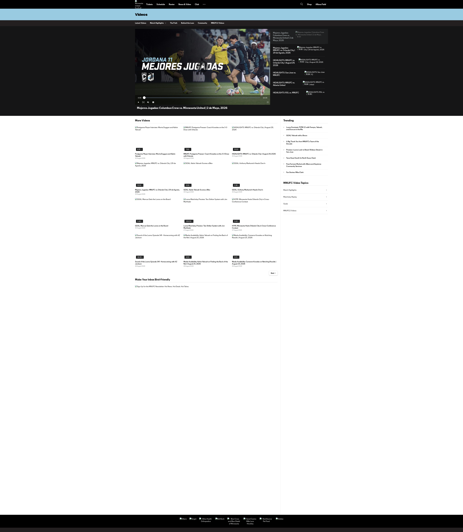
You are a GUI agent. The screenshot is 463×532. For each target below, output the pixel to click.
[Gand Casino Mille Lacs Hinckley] (250, 524)
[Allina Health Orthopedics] (206, 521)
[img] (143, 102)
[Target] (193, 519)
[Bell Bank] (220, 519)
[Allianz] (183, 519)
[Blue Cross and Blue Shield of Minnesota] (234, 524)
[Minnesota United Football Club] (139, 4)
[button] (204, 4)
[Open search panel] (301, 4)
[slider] (202, 97)
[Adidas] (279, 519)
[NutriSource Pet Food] (266, 521)
